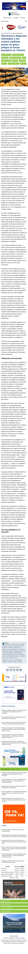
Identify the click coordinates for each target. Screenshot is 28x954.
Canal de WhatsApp (17, 660)
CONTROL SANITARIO (15, 57)
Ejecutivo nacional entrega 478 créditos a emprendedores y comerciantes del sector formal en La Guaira (13, 736)
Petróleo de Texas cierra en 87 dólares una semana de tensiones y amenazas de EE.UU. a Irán (14, 842)
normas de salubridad (13, 63)
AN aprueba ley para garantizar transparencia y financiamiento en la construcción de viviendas (14, 835)
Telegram (4, 661)
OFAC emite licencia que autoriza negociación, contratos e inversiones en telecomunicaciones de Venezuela (14, 849)
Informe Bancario (5, 904)
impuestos (15, 60)
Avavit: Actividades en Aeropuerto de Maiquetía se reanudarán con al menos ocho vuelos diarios (14, 793)
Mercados (4, 63)
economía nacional (6, 60)
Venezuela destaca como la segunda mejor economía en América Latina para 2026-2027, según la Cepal (14, 729)
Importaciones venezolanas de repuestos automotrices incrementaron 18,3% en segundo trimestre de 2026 (14, 743)
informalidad (22, 60)
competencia (5, 57)
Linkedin (5, 938)
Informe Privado (7, 17)
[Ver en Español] (26, 1)
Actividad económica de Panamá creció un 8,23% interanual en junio (13, 861)
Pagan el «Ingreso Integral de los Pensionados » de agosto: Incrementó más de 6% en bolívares (14, 712)
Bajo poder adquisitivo (18, 54)
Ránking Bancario (5, 901)
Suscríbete (16, 17)
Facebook (19, 661)
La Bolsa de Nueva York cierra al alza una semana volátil (13, 830)
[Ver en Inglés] (25, 1)
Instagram (9, 661)
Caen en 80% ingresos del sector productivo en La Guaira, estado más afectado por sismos (14, 723)
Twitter (14, 661)
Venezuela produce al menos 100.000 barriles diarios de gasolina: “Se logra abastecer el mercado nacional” (14, 781)
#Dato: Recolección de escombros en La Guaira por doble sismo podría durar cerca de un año (14, 800)
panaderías (23, 63)
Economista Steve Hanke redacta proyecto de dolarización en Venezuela (14, 717)
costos (24, 57)
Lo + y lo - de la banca (6, 907)
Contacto (22, 17)
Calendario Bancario (6, 911)
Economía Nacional (6, 54)
